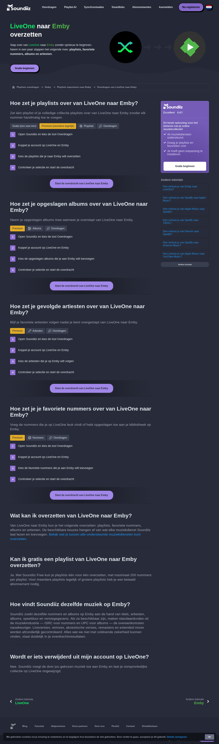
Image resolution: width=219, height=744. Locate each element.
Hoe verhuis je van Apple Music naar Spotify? (184, 210)
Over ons (100, 726)
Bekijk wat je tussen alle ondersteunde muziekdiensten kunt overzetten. (75, 536)
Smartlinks (118, 7)
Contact (130, 726)
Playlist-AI (70, 7)
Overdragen (49, 7)
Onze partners (80, 726)
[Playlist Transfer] (19, 7)
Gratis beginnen (24, 68)
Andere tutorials (185, 264)
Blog (24, 726)
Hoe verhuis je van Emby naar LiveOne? (180, 188)
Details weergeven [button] (177, 737)
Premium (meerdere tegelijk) (58, 126)
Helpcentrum (58, 726)
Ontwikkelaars (149, 726)
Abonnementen (141, 7)
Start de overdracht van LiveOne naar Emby (81, 183)
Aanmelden (166, 7)
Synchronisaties (94, 7)
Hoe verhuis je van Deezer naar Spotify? (181, 233)
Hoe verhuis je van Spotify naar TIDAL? (180, 221)
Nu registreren (191, 7)
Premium (17, 228)
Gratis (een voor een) (24, 126)
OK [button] (209, 737)
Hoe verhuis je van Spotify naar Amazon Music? (180, 244)
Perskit (115, 726)
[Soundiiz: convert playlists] (13, 726)
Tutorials (39, 726)
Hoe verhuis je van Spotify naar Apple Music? (184, 199)
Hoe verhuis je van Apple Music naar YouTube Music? (184, 255)
